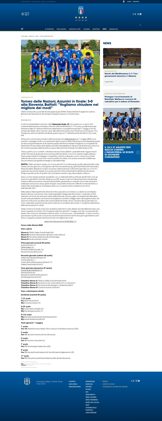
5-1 (72, 167)
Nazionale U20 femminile (115, 94)
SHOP (87, 405)
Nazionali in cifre (74, 29)
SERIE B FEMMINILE (92, 400)
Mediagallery (113, 29)
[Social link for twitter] (133, 14)
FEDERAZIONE (90, 381)
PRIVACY (105, 381)
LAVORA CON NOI (108, 384)
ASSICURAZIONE (91, 413)
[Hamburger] (22, 29)
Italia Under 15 (48, 364)
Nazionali (31, 36)
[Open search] (140, 25)
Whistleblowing (25, 1)
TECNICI (88, 389)
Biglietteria (96, 29)
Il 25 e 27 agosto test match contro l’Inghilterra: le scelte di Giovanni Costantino (119, 152)
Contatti (43, 1)
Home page (24, 36)
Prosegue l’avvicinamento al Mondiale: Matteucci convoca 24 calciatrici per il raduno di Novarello (122, 99)
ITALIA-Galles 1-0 (27, 247)
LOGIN (129, 1)
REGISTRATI (136, 1)
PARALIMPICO (90, 394)
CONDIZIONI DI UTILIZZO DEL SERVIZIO (115, 387)
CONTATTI (72, 381)
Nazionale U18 (111, 71)
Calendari (86, 29)
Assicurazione (51, 1)
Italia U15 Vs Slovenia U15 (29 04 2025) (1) (60, 222)
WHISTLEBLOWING (75, 387)
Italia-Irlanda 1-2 (71, 139)
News (104, 29)
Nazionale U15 (28, 364)
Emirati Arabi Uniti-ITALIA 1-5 (31, 270)
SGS (87, 392)
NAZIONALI (89, 384)
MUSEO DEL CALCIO (92, 402)
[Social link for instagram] (138, 14)
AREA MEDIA (73, 384)
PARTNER (89, 387)
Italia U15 (43, 364)
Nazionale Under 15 (35, 364)
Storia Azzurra (61, 29)
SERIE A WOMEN (91, 397)
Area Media (35, 1)
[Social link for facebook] (135, 14)
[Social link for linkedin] (140, 14)
